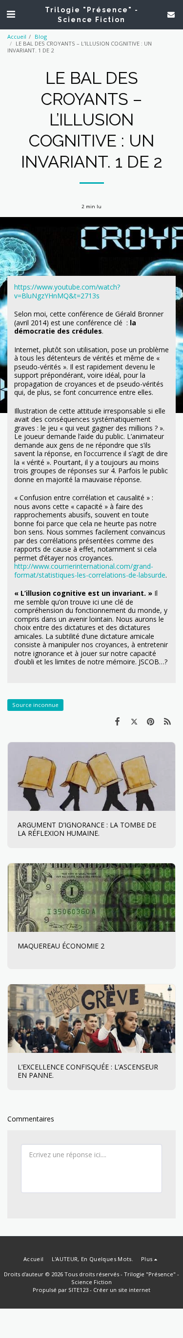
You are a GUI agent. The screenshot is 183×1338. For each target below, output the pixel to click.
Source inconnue (35, 704)
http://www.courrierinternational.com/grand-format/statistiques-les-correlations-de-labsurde (89, 570)
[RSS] (167, 721)
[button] (10, 14)
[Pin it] (150, 721)
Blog (41, 36)
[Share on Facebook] (117, 721)
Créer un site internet (121, 1289)
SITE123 (78, 1289)
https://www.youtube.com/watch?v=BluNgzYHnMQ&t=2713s (67, 291)
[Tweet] (133, 721)
